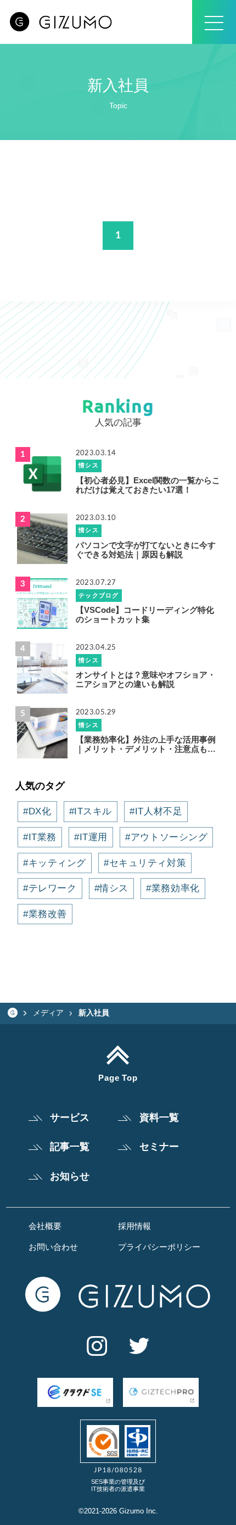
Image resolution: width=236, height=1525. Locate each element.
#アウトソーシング (166, 836)
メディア (48, 1013)
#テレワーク (49, 887)
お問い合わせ (53, 1247)
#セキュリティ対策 (145, 862)
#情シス (111, 887)
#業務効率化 (172, 887)
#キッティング (54, 862)
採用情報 (134, 1226)
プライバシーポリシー (159, 1247)
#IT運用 (91, 836)
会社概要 (45, 1226)
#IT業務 (40, 836)
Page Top (118, 1078)
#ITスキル (90, 811)
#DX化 (37, 811)
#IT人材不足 (156, 811)
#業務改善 (45, 913)
